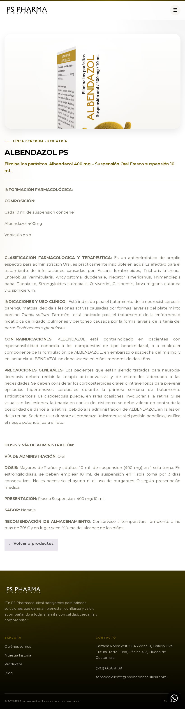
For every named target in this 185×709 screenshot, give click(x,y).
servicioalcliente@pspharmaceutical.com (131, 677)
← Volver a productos (31, 543)
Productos (13, 664)
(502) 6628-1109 (109, 668)
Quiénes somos (18, 646)
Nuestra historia (18, 655)
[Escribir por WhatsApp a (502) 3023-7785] (174, 698)
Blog (9, 673)
